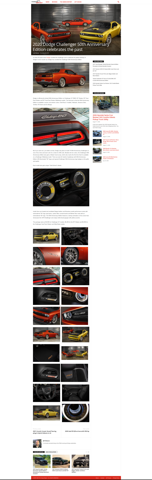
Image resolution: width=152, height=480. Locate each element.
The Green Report (66, 2)
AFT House (78, 2)
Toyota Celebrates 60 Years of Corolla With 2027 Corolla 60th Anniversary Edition (104, 79)
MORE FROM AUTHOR (51, 452)
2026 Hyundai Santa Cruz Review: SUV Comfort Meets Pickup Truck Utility (106, 84)
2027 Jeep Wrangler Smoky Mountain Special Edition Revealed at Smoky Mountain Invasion (41, 471)
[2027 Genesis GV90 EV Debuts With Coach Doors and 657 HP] (61, 461)
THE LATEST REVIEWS (99, 93)
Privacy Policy (116, 478)
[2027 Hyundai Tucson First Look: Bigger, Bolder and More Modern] (80, 461)
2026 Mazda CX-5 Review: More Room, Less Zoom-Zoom (111, 149)
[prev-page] (86, 452)
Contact (102, 478)
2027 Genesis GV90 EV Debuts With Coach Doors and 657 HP (60, 469)
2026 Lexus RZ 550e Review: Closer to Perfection (110, 157)
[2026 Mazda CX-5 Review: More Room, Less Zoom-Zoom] (97, 151)
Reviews (54, 2)
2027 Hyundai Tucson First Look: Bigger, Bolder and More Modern (80, 470)
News (47, 2)
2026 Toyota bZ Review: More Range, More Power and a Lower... (111, 141)
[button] (118, 2)
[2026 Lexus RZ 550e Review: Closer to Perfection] (97, 159)
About (97, 478)
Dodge (48, 57)
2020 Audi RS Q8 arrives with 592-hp (77, 431)
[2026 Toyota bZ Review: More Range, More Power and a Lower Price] (97, 142)
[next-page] (88, 452)
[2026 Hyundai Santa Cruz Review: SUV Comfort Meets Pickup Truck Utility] (106, 104)
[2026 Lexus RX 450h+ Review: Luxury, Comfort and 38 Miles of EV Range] (97, 133)
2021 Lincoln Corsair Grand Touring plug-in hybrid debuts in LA (44, 432)
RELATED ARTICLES (38, 452)
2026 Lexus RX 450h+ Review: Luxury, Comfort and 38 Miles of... (111, 132)
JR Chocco (36, 53)
